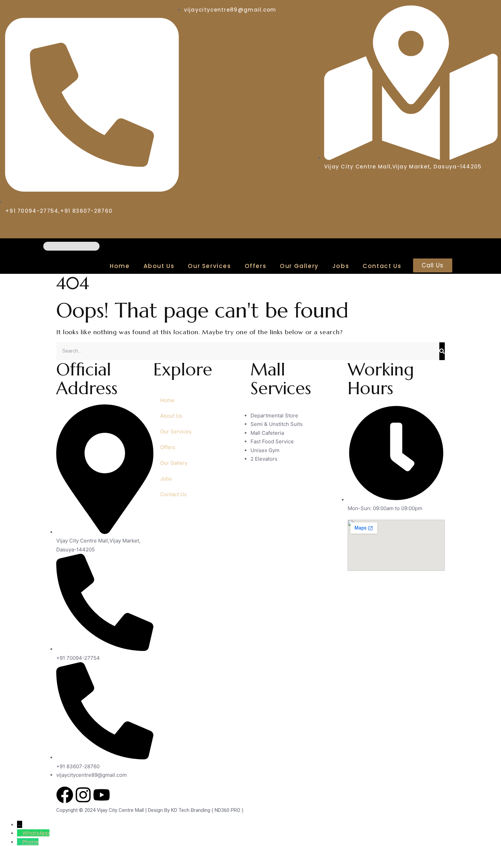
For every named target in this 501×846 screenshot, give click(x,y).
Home (120, 266)
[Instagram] (83, 794)
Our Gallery (299, 266)
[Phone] (19, 841)
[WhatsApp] (19, 832)
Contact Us (382, 266)
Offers (256, 266)
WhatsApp (35, 832)
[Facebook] (64, 794)
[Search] (442, 351)
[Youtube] (101, 794)
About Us (158, 266)
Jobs (340, 266)
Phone (30, 841)
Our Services (209, 266)
